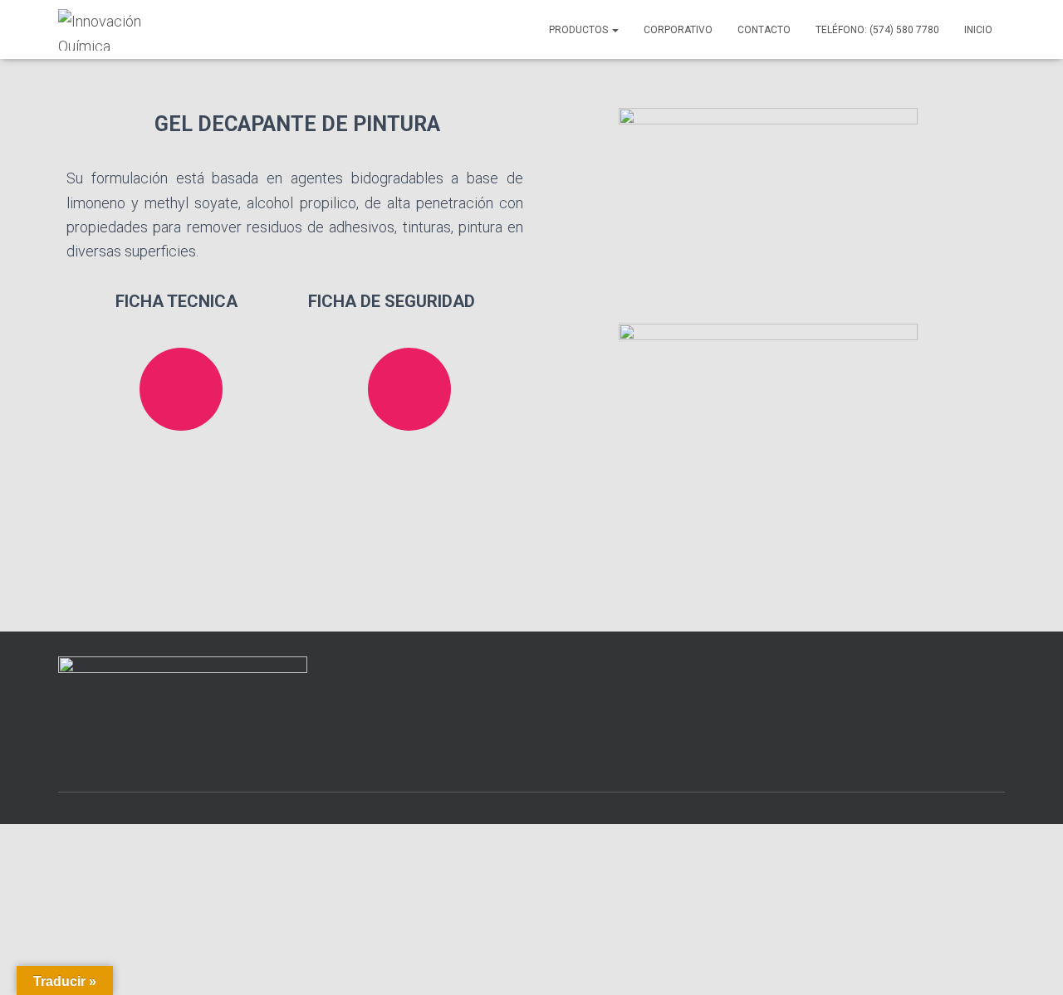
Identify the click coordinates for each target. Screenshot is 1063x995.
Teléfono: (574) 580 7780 (877, 30)
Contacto (764, 30)
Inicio (978, 30)
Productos (579, 30)
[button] (614, 30)
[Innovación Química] (123, 30)
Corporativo (678, 30)
